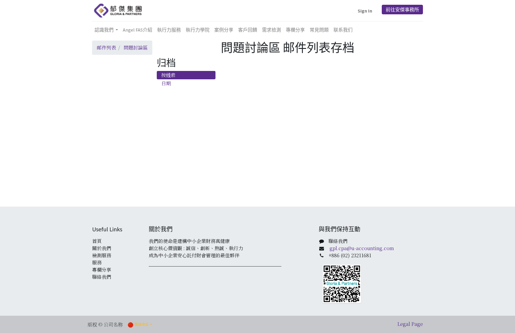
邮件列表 (106, 47)
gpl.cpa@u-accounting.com (362, 248)
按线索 (168, 75)
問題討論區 (136, 47)
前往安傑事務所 (402, 10)
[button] (365, 11)
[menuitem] (137, 30)
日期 (166, 83)
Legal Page (410, 323)
